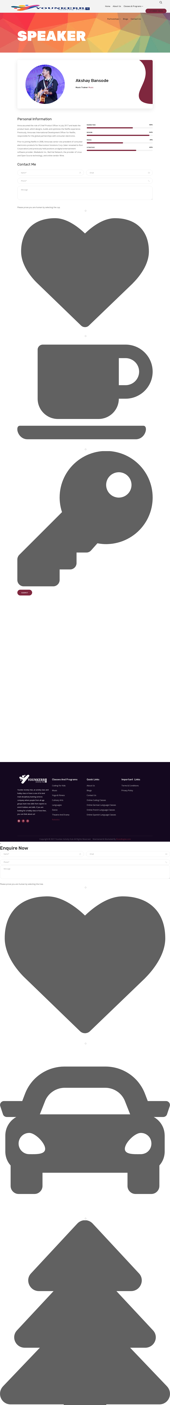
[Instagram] (27, 820)
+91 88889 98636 (156, 11)
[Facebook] (23, 820)
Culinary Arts (57, 800)
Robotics (56, 819)
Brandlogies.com (123, 839)
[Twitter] (18, 820)
